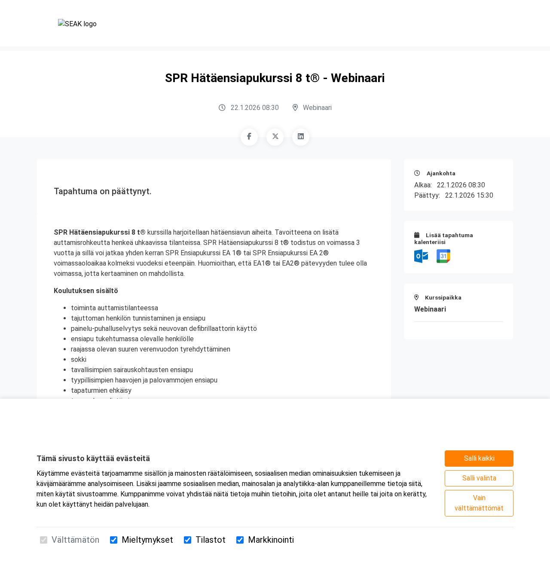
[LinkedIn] (300, 137)
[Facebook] (249, 137)
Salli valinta (479, 478)
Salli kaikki (479, 458)
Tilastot (211, 540)
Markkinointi (271, 540)
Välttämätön (75, 540)
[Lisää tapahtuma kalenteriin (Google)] (443, 255)
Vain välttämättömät (479, 503)
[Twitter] (275, 137)
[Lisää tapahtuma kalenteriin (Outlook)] (422, 255)
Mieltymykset (147, 540)
